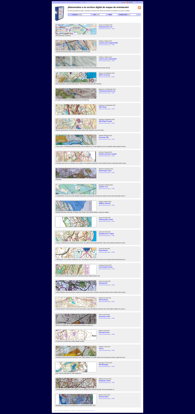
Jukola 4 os (103, 187)
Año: (95, 14)
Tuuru (101, 348)
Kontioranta (103, 397)
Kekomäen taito (105, 171)
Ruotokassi (103, 250)
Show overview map (104, 28)
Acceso (84, 2)
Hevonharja (103, 300)
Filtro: (110, 14)
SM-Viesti (103, 107)
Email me (92, 410)
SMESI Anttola (104, 203)
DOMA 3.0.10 (139, 2)
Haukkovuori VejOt (106, 234)
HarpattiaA (103, 283)
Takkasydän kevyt (106, 219)
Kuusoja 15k (104, 137)
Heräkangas (103, 365)
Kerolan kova (104, 332)
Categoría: (75, 14)
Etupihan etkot (105, 381)
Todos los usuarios (114, 2)
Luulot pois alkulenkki (108, 59)
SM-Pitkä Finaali (105, 121)
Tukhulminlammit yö (107, 91)
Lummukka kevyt (105, 267)
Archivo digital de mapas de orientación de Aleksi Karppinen (67, 2)
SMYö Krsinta (104, 75)
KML (113, 28)
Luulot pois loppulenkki (108, 43)
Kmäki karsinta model (107, 154)
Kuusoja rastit (104, 316)
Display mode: (123, 14)
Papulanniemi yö (105, 27)
